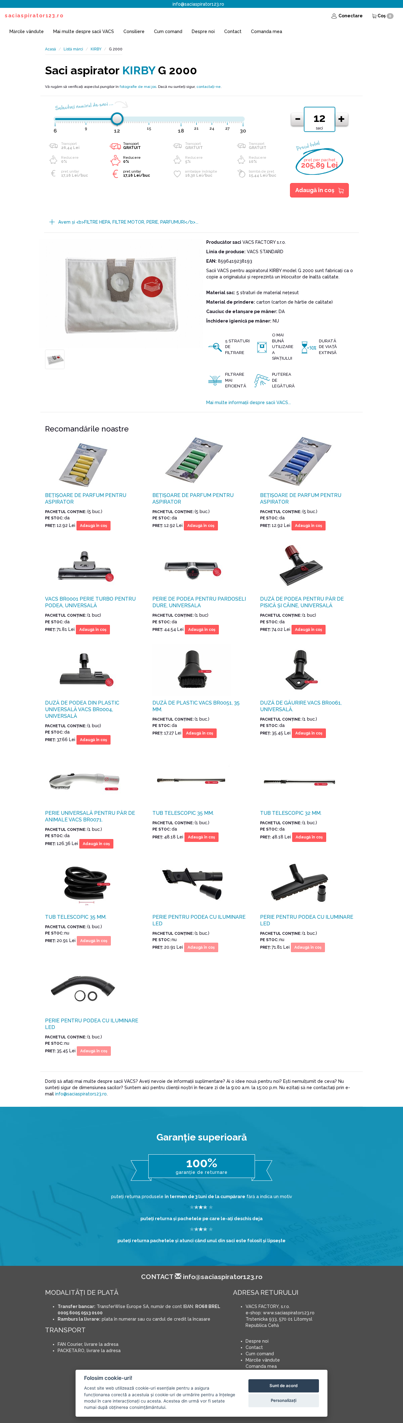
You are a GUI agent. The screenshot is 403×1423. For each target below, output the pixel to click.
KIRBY (96, 49)
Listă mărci (73, 49)
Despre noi (203, 31)
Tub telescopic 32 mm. (290, 813)
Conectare (350, 15)
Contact (232, 31)
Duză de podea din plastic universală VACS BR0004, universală (82, 709)
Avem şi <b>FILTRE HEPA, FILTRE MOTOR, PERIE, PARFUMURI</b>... (128, 222)
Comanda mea (266, 31)
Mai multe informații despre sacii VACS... (248, 402)
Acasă (50, 49)
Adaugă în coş (314, 190)
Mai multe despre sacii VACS (83, 31)
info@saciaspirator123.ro (198, 4)
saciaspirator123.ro (34, 16)
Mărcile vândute (26, 31)
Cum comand (168, 31)
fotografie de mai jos (138, 86)
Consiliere (134, 31)
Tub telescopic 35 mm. (183, 813)
